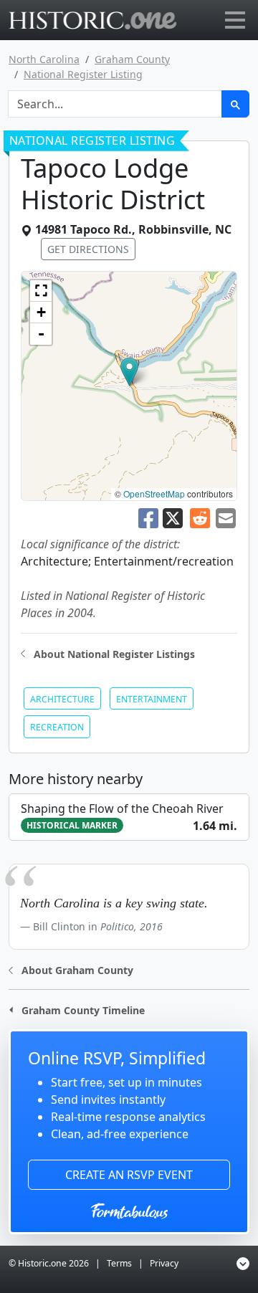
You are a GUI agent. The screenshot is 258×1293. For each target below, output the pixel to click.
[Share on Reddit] (199, 517)
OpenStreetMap (154, 493)
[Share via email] (225, 517)
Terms (119, 1263)
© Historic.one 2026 (49, 1263)
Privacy (164, 1263)
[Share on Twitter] (174, 517)
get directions (88, 249)
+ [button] (41, 312)
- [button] (41, 334)
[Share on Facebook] (148, 517)
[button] (129, 371)
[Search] (235, 104)
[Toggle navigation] (235, 20)
